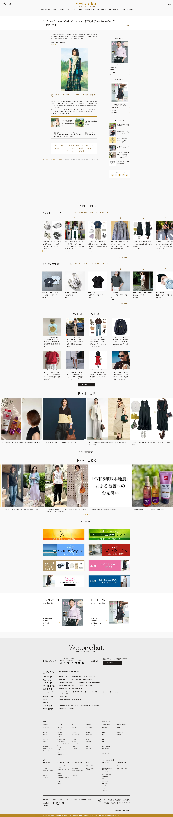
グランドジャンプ (61, 752)
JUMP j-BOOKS (75, 768)
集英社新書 (60, 775)
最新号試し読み (113, 67)
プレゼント (71, 708)
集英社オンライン (105, 753)
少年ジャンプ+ (46, 736)
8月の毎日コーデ (74, 676)
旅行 (73, 692)
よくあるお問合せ (55, 799)
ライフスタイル (78, 9)
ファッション (55, 9)
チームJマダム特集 (63, 693)
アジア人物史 (45, 777)
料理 (96, 692)
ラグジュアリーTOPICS (64, 671)
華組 (91, 213)
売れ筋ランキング (113, 107)
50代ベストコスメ (87, 679)
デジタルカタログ (84, 705)
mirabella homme (105, 788)
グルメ (82, 692)
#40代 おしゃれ (80, 151)
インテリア (91, 692)
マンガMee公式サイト (76, 743)
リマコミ (73, 746)
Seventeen (104, 727)
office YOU (88, 748)
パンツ (85, 263)
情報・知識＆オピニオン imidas (63, 785)
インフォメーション (63, 708)
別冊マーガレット (75, 741)
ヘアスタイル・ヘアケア (64, 679)
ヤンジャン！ (60, 747)
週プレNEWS (119, 729)
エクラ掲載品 (112, 110)
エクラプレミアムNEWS (64, 705)
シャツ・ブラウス (94, 263)
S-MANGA (45, 746)
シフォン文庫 (74, 775)
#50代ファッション (60, 148)
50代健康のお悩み (96, 682)
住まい (69, 685)
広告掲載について (46, 799)
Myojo (118, 727)
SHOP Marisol (105, 781)
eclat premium (105, 783)
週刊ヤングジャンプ (61, 741)
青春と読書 (45, 775)
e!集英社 (59, 783)
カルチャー (82, 685)
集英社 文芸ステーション (48, 770)
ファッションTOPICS (63, 676)
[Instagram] (123, 175)
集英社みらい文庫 (89, 765)
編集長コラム (104, 9)
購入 (110, 75)
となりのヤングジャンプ (62, 749)
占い (110, 9)
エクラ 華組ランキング (77, 689)
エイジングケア (74, 679)
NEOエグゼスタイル (75, 671)
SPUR (103, 736)
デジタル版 (112, 72)
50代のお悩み (89, 685)
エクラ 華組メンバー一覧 (64, 689)
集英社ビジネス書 (61, 773)
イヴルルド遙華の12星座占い (66, 699)
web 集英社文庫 (46, 772)
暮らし (86, 692)
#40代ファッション (69, 151)
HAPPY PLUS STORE (106, 774)
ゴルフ (65, 685)
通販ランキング (74, 705)
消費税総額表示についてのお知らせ (85, 799)
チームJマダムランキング (118, 692)
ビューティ (62, 9)
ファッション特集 (93, 676)
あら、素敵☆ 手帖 (63, 696)
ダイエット (88, 682)
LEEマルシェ (104, 778)
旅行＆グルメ (75, 685)
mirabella (104, 785)
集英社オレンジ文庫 (75, 765)
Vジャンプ (45, 732)
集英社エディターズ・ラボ (122, 768)
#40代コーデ (90, 148)
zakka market (105, 790)
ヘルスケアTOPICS (63, 682)
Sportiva (119, 734)
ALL (108, 213)
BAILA (103, 732)
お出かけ (77, 692)
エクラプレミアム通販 (94, 705)
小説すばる (45, 768)
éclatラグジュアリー (45, 9)
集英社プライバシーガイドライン (66, 799)
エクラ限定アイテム (113, 112)
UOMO (103, 750)
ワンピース (105, 263)
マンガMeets (74, 748)
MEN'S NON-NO (105, 748)
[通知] (126, 175)
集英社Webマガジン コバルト (77, 772)
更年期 (70, 682)
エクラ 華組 (87, 9)
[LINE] (119, 175)
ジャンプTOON (46, 739)
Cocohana (88, 746)
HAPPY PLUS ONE (106, 746)
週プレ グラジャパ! (120, 732)
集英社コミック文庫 (47, 750)
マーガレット (74, 739)
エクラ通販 (122, 9)
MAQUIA (104, 734)
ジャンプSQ (45, 729)
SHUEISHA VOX (105, 776)
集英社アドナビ (120, 765)
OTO (103, 765)
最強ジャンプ (45, 734)
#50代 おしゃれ (80, 145)
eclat (103, 741)
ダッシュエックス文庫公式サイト (78, 770)
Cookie (87, 743)
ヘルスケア (70, 9)
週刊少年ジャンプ (46, 727)
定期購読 (111, 70)
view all (123, 257)
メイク (80, 679)
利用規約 (75, 799)
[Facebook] (116, 175)
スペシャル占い (77, 699)
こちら (117, 803)
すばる (44, 765)
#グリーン (71, 145)
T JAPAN (104, 743)
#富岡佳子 (82, 148)
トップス (77, 263)
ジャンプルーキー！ (46, 743)
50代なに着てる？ (83, 676)
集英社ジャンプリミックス (48, 748)
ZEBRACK (45, 741)
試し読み (115, 9)
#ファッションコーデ (72, 148)
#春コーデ (64, 145)
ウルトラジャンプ (61, 754)
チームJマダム (95, 9)
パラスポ (118, 736)
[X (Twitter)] (112, 175)
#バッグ (57, 145)
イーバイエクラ (112, 115)
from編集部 (130, 9)
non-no (103, 729)
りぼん (73, 736)
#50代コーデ (89, 145)
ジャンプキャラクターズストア (107, 771)
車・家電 (61, 685)
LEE (103, 739)
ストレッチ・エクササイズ (79, 682)
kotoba (59, 781)
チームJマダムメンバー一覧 (104, 692)
